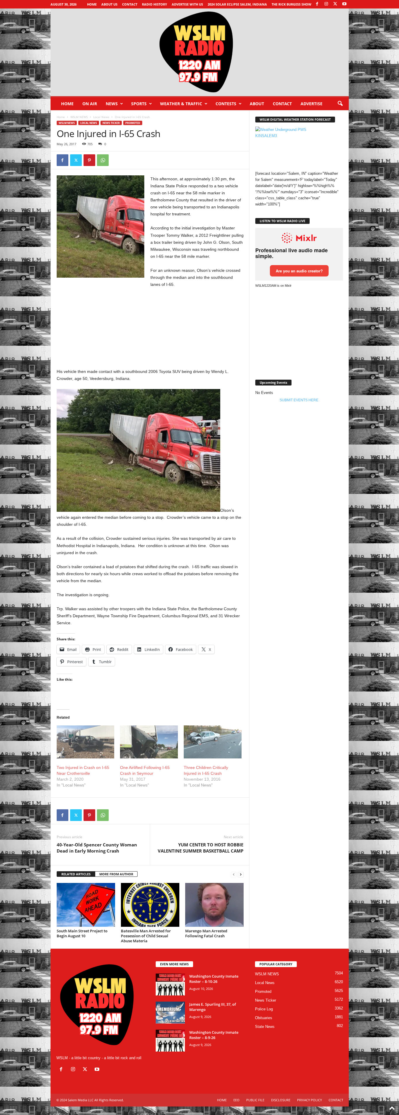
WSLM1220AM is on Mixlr (273, 285)
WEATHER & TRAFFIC (181, 103)
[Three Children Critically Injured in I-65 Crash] (213, 741)
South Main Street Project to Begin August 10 (82, 933)
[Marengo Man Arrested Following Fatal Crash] (214, 905)
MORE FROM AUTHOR (116, 874)
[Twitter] (76, 160)
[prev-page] (234, 874)
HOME (222, 1100)
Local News (101, 117)
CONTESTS (226, 103)
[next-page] (241, 874)
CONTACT (282, 103)
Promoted (132, 123)
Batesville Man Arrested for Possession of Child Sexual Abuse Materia (146, 935)
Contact (129, 4)
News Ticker (111, 123)
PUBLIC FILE (255, 1100)
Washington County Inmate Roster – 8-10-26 (213, 979)
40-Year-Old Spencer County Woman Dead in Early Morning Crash (97, 848)
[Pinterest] (89, 160)
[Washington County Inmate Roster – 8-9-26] (170, 1041)
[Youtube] (344, 4)
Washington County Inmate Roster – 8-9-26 (213, 1035)
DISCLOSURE (280, 1100)
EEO (236, 1100)
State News (265, 1026)
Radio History (154, 4)
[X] (335, 4)
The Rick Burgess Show (291, 4)
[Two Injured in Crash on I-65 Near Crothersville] (86, 741)
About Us (109, 4)
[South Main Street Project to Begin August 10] (86, 905)
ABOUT (257, 103)
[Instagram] (326, 4)
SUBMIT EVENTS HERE (299, 400)
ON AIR (89, 103)
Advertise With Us (187, 4)
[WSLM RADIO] (200, 52)
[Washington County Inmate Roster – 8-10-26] (170, 984)
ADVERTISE (311, 103)
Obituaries (263, 1018)
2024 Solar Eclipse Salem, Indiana (237, 4)
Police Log (264, 1009)
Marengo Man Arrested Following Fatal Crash (206, 933)
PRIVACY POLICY (309, 1100)
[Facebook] (317, 4)
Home (92, 4)
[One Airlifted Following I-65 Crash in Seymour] (149, 741)
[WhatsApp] (103, 160)
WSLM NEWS (79, 117)
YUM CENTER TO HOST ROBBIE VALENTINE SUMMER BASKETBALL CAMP (200, 848)
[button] (340, 103)
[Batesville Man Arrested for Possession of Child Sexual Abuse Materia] (150, 905)
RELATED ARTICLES (76, 874)
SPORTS (139, 103)
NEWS (112, 103)
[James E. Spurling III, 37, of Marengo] (170, 1013)
